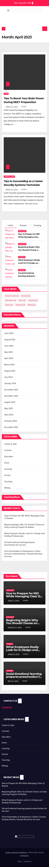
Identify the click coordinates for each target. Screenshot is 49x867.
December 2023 (11, 390)
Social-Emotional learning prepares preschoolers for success (24, 676)
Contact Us (27, 861)
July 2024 (8, 377)
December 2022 (11, 427)
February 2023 (10, 421)
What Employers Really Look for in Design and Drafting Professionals (29, 263)
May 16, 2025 (13, 681)
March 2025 (9, 365)
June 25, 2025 (14, 654)
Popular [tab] (23, 225)
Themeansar (24, 855)
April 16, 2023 (12, 107)
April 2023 (8, 415)
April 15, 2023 (12, 189)
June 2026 (8, 333)
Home (20, 861)
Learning (22, 270)
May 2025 (8, 352)
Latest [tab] (10, 225)
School (9, 305)
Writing (32, 305)
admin (24, 107)
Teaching (20, 305)
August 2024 (9, 371)
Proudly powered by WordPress (16, 852)
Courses (22, 257)
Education (22, 231)
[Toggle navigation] (44, 28)
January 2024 (10, 383)
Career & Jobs (9, 176)
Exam (6, 93)
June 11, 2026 (14, 600)
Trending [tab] (37, 225)
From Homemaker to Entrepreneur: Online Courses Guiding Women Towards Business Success (23, 553)
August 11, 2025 (15, 627)
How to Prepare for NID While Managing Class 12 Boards (29, 237)
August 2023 (9, 402)
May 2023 (8, 408)
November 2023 (11, 396)
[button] (39, 29)
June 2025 (8, 346)
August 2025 (9, 340)
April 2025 (8, 358)
